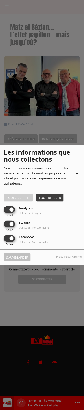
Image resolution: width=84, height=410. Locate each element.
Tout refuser (50, 197)
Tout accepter (18, 197)
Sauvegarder (17, 257)
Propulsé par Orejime (69, 256)
